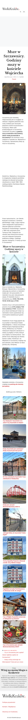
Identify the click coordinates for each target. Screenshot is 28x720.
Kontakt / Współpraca (9, 706)
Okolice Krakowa (10, 650)
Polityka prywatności (8, 702)
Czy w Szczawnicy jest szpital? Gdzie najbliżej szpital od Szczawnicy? (13, 655)
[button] (20, 12)
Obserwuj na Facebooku (10, 712)
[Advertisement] (14, 31)
